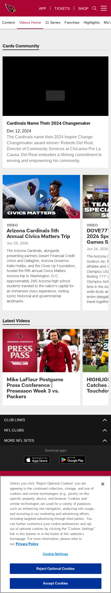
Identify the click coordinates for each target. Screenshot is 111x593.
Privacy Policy (67, 544)
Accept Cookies (55, 583)
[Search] (94, 8)
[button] (55, 95)
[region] (55, 537)
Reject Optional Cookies (55, 568)
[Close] (102, 489)
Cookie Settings (55, 554)
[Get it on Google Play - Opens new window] (72, 462)
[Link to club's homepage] (10, 6)
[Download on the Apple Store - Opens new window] (37, 460)
